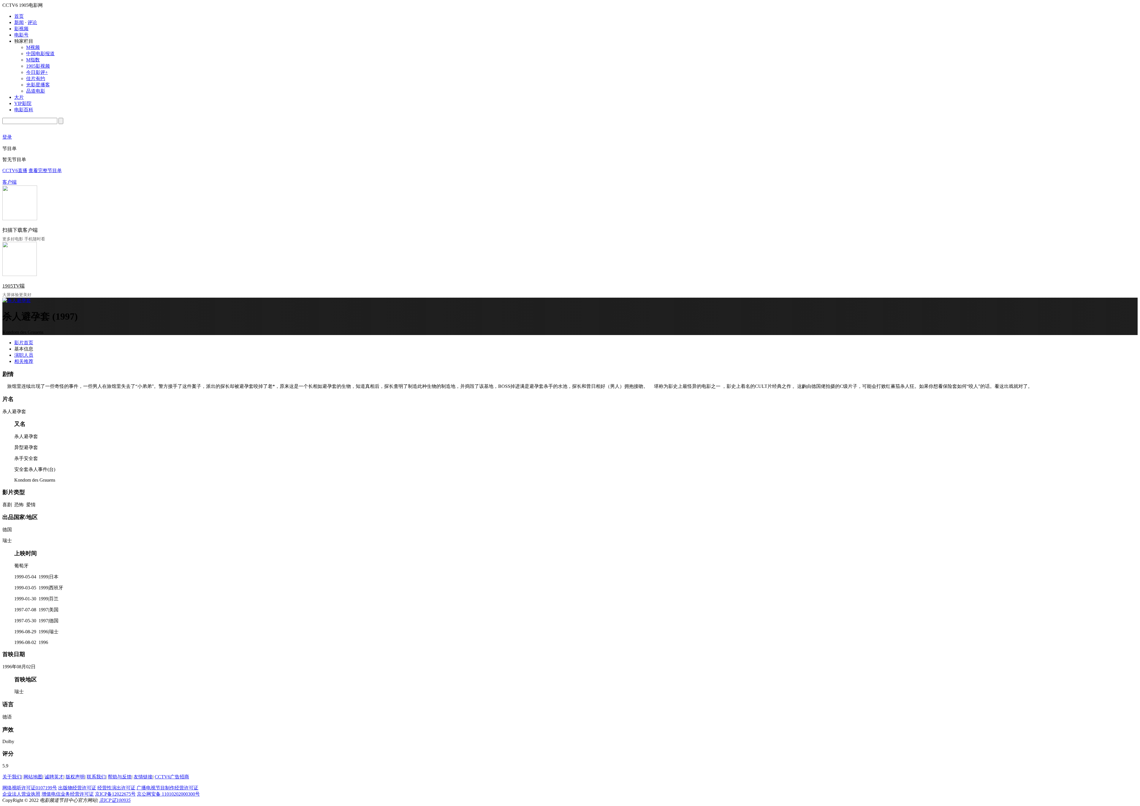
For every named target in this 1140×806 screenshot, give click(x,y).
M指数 (33, 59)
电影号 (21, 34)
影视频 (21, 28)
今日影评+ (37, 72)
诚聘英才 (54, 776)
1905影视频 (38, 66)
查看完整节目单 (45, 170)
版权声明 (75, 776)
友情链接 (143, 776)
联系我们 (96, 776)
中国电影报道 (40, 53)
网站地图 (32, 776)
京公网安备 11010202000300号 (168, 794)
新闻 (19, 22)
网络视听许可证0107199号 (29, 787)
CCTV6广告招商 (172, 776)
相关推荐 (23, 361)
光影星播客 (38, 84)
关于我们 (11, 776)
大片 (19, 97)
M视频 (33, 47)
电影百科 (23, 109)
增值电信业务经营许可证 (68, 794)
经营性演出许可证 (116, 787)
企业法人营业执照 (21, 794)
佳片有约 (35, 78)
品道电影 (35, 90)
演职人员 (23, 355)
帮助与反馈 (120, 776)
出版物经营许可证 (77, 787)
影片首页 (23, 342)
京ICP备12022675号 (115, 794)
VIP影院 (22, 103)
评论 (32, 22)
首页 (19, 16)
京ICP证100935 (115, 800)
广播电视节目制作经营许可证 (167, 787)
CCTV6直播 (14, 170)
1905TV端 (13, 286)
